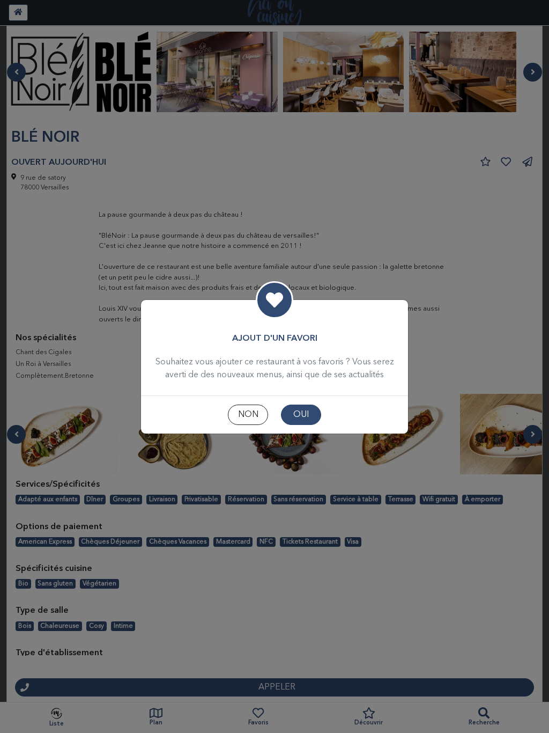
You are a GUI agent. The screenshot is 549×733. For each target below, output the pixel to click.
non (248, 415)
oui (301, 415)
